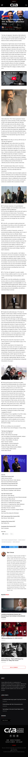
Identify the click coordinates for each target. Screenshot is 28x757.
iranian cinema (21, 539)
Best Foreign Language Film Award (9, 539)
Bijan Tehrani (9, 27)
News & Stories (5, 16)
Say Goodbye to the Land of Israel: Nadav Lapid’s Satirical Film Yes (13, 709)
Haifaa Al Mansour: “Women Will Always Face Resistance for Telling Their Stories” (12, 659)
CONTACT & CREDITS (10, 741)
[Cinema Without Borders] (14, 5)
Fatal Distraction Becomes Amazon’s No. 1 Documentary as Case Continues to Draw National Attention (13, 616)
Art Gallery (19, 741)
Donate (14, 1)
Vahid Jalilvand (16, 541)
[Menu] (2, 5)
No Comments (5, 29)
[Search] (26, 5)
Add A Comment (14, 667)
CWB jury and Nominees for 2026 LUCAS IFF (12, 638)
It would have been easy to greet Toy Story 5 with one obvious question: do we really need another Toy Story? (14, 700)
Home (7, 740)
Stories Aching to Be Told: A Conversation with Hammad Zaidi (13, 705)
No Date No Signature (6, 541)
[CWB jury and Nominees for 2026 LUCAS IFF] (14, 629)
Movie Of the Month (15, 740)
